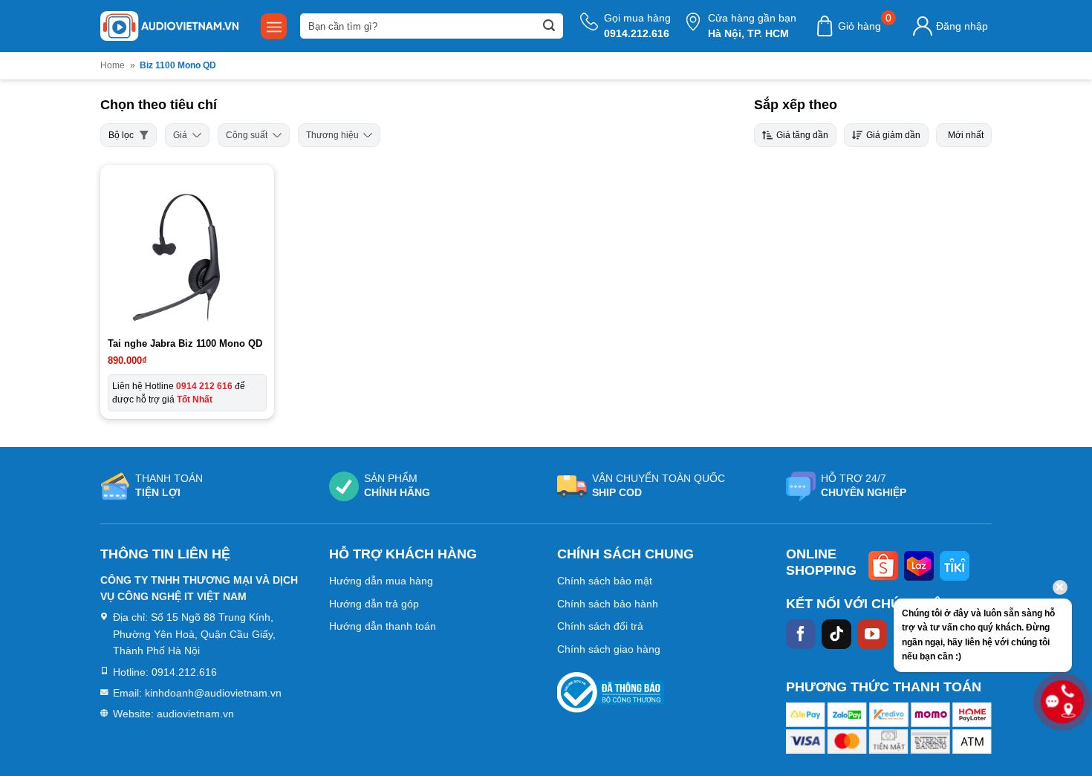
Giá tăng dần (802, 135)
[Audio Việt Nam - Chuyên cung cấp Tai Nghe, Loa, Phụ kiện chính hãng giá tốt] (169, 26)
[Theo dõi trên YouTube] (872, 634)
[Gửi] (549, 26)
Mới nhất (966, 135)
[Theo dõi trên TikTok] (836, 634)
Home (112, 65)
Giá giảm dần (893, 135)
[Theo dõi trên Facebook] (801, 634)
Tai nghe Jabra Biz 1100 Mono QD (185, 343)
